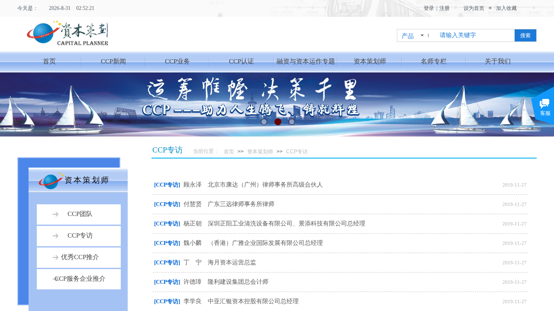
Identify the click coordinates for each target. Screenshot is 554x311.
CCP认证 (241, 61)
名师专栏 (434, 61)
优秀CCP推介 (80, 257)
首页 (49, 61)
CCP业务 (177, 61)
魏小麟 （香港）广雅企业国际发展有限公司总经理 (253, 243)
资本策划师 (370, 61)
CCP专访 (297, 152)
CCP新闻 (113, 61)
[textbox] (475, 35)
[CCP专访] (167, 184)
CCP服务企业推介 (80, 278)
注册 (444, 8)
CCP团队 (80, 213)
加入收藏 (506, 8)
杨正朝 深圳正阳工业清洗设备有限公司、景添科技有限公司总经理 (274, 223)
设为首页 (474, 8)
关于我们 (498, 61)
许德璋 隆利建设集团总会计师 (226, 282)
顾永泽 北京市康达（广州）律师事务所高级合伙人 (253, 184)
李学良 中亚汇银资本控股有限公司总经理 (241, 301)
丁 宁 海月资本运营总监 (220, 262)
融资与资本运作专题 (306, 61)
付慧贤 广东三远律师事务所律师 (229, 204)
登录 (429, 8)
